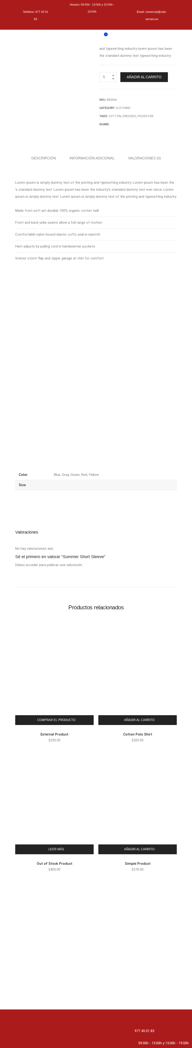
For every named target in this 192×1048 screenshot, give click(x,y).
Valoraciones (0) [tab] (144, 158)
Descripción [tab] (43, 158)
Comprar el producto (56, 720)
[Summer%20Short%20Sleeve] (112, 124)
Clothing (123, 108)
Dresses (129, 116)
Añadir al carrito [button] (139, 720)
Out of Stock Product (54, 863)
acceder (32, 565)
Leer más (56, 849)
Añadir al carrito (144, 77)
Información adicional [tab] (92, 158)
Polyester (145, 116)
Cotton (115, 116)
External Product (54, 734)
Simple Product (138, 863)
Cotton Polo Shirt (137, 734)
